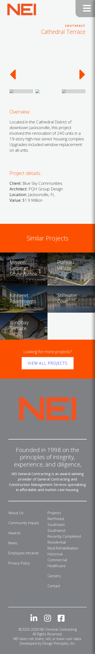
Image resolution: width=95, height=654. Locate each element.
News (13, 542)
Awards (14, 532)
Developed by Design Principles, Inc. (48, 643)
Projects (54, 512)
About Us (16, 512)
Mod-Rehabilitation (63, 548)
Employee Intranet (23, 552)
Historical (55, 553)
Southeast (56, 524)
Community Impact (23, 522)
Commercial (57, 559)
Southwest (57, 530)
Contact (54, 585)
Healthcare (57, 565)
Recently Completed (64, 536)
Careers (54, 575)
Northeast (56, 518)
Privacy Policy (19, 563)
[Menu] (85, 8)
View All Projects (47, 363)
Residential (57, 542)
